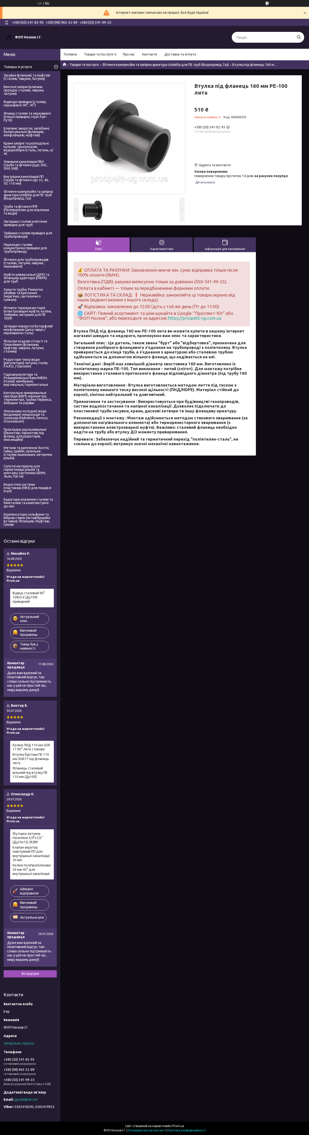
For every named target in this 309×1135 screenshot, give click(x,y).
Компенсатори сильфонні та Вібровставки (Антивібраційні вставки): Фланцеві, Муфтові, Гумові (27, 519)
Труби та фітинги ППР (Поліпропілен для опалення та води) (26, 210)
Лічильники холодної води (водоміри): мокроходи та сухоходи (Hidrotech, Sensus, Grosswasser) (26, 416)
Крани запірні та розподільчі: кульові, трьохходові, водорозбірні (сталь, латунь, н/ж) (28, 148)
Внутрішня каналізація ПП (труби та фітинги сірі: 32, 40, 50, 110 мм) (26, 180)
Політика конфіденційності (186, 1130)
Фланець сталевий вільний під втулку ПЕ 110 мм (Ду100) (30, 772)
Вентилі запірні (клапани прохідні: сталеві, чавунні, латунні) (24, 90)
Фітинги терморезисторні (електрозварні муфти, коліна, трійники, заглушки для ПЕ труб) (28, 313)
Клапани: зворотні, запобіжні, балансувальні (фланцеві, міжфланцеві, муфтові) (27, 131)
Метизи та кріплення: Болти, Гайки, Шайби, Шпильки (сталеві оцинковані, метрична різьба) (28, 453)
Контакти (149, 54)
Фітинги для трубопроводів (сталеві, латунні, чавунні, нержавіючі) (26, 263)
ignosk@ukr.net (26, 1099)
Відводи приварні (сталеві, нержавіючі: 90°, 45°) (25, 103)
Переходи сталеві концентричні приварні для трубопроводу (25, 248)
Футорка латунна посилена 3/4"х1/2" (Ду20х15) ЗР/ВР (28, 838)
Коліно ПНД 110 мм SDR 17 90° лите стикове (31, 747)
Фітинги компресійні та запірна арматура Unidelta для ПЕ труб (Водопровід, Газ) (165, 65)
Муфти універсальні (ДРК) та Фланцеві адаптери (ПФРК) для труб (26, 278)
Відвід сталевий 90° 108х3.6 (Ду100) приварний (29, 597)
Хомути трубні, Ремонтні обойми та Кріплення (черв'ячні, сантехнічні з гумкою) (23, 295)
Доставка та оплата (180, 54)
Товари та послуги (98, 54)
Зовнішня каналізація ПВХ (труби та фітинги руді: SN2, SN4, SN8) (25, 165)
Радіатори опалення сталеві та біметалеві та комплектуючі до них (28, 503)
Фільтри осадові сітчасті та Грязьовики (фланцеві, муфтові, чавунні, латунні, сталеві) (25, 346)
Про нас (129, 54)
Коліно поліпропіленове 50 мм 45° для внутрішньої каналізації (32, 869)
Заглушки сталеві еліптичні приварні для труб (25, 223)
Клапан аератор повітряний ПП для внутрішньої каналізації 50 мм (31, 853)
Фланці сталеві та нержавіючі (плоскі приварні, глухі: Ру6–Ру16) (27, 116)
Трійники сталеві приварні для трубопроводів (28, 234)
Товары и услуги (18, 67)
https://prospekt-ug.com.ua (194, 318)
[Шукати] (298, 37)
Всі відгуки (30, 974)
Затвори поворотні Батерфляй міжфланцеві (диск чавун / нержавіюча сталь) (28, 329)
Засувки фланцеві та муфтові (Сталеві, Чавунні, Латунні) (27, 77)
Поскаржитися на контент (146, 1130)
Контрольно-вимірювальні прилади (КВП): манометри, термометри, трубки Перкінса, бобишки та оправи (28, 398)
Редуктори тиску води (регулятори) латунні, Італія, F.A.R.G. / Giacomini (26, 363)
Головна (70, 54)
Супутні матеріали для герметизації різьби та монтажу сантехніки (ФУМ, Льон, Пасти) (25, 471)
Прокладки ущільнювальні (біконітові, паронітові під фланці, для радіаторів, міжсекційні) (25, 435)
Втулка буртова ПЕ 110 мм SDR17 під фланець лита (31, 759)
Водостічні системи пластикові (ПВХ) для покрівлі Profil (27, 488)
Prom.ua (178, 1126)
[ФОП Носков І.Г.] (9, 37)
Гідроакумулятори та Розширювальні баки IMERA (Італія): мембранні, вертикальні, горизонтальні (26, 380)
